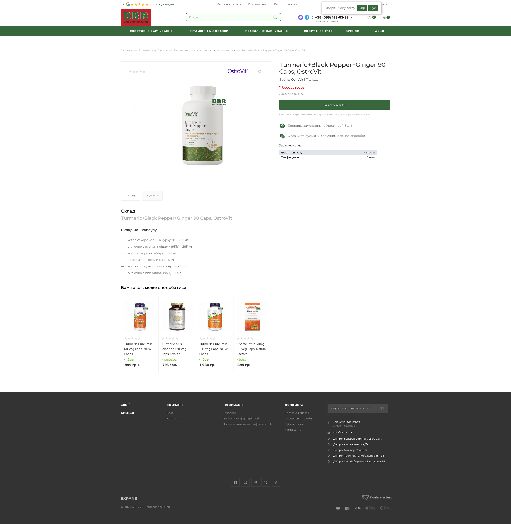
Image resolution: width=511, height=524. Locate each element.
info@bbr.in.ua (342, 432)
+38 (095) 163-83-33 (332, 17)
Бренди (127, 412)
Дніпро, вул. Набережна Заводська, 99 (359, 461)
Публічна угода (295, 424)
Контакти (173, 418)
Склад (130, 195)
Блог (170, 412)
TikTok (276, 482)
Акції (125, 404)
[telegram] (307, 17)
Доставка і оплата (297, 412)
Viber (265, 482)
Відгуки (152, 195)
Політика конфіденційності (241, 418)
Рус (373, 8)
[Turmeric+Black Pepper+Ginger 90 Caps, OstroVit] (203, 125)
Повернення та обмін (299, 418)
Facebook (235, 482)
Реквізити (229, 412)
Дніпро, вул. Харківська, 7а (350, 444)
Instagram (245, 482)
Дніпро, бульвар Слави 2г (350, 450)
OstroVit (297, 79)
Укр (362, 8)
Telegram (255, 482)
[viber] (300, 17)
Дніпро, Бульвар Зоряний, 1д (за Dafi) (357, 438)
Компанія (175, 404)
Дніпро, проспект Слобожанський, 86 (358, 455)
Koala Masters (381, 497)
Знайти (275, 17)
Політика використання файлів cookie (248, 424)
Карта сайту (293, 429)
